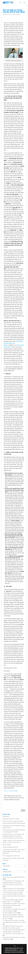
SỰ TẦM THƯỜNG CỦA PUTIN (10, 847)
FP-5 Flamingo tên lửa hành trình (11, 856)
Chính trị (17, 14)
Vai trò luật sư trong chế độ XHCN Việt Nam (14, 877)
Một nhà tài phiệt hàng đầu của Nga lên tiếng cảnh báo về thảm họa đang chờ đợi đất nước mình (13, 916)
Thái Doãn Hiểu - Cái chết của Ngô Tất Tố (13, 933)
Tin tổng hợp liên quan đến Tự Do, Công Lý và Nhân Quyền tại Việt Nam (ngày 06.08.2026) (14, 851)
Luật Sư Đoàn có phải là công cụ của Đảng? (13, 343)
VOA (10, 791)
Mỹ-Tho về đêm (7, 844)
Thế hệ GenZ (6, 816)
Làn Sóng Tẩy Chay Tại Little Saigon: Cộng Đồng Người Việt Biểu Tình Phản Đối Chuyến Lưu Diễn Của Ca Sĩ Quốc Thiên (13, 836)
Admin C (6, 14)
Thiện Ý (6, 791)
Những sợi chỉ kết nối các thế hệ (11, 819)
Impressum (8, 952)
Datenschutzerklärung (17, 952)
